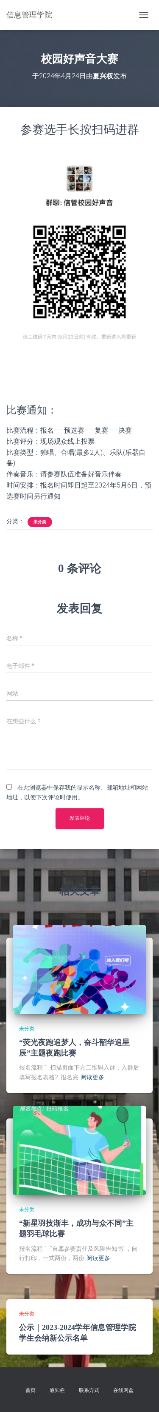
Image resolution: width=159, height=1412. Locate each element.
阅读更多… (94, 1077)
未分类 (39, 521)
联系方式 (89, 1390)
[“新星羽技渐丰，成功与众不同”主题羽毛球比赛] (79, 1149)
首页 (30, 1390)
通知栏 (57, 1390)
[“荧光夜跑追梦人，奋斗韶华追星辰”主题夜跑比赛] (79, 968)
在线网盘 (123, 1390)
